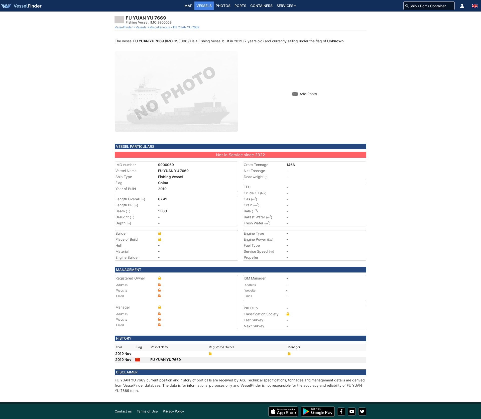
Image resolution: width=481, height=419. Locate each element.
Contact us (123, 411)
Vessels (204, 6)
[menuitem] (124, 27)
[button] (462, 6)
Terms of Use (147, 411)
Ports (240, 6)
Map (188, 6)
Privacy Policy (173, 411)
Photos (223, 6)
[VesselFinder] (21, 6)
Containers (261, 6)
